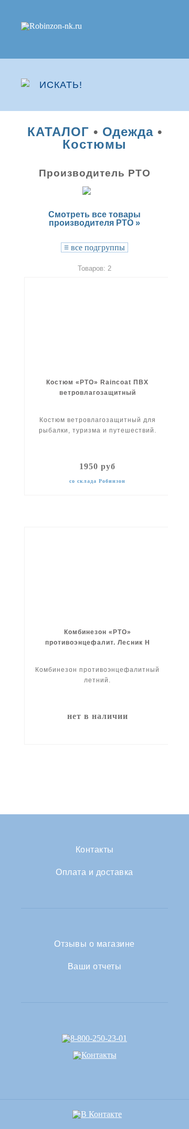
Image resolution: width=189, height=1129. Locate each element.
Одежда (127, 132)
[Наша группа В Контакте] (97, 1114)
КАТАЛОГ (58, 132)
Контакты (95, 850)
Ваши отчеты (95, 966)
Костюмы (94, 144)
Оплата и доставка (94, 872)
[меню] (161, 85)
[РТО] (94, 190)
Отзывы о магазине (94, 944)
